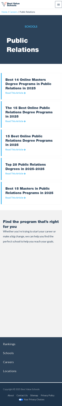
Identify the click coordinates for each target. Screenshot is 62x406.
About (11, 395)
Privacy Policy (47, 395)
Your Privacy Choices (34, 399)
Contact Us (22, 395)
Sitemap (34, 395)
